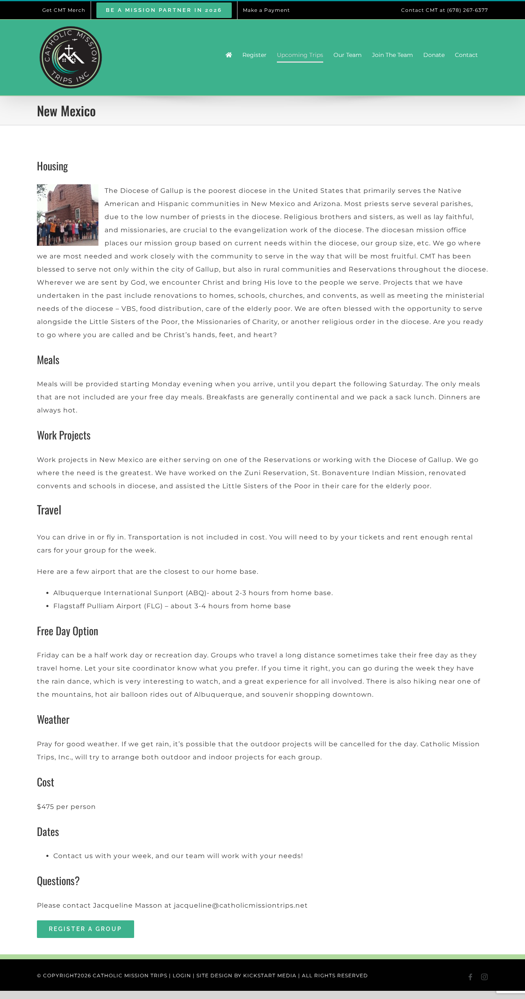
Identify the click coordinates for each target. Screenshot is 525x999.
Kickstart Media (270, 975)
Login (182, 975)
